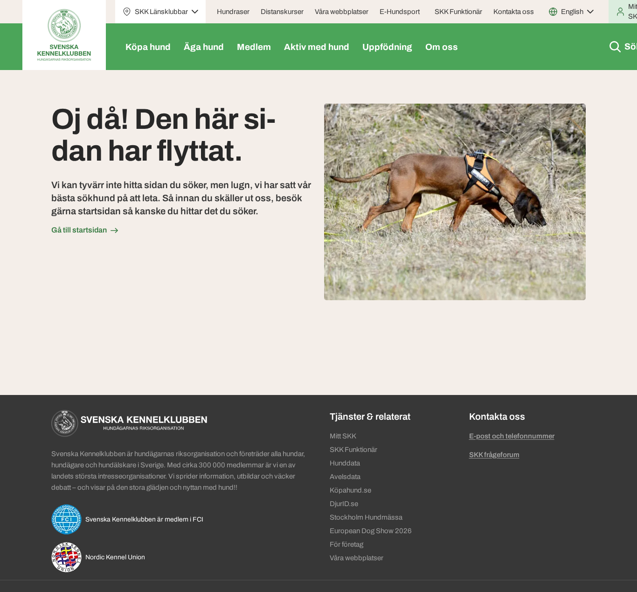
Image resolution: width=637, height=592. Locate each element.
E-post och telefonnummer (511, 436)
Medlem (254, 47)
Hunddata (345, 463)
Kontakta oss (513, 11)
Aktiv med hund (316, 47)
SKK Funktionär (458, 11)
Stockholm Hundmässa (366, 517)
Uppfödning (387, 47)
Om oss (441, 47)
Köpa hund (148, 47)
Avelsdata (345, 476)
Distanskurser (282, 11)
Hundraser (233, 11)
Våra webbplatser (341, 11)
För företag (346, 544)
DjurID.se (344, 503)
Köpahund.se (350, 490)
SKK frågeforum (494, 454)
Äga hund (204, 47)
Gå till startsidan (79, 230)
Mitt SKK (343, 436)
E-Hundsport (400, 11)
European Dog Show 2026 (371, 531)
